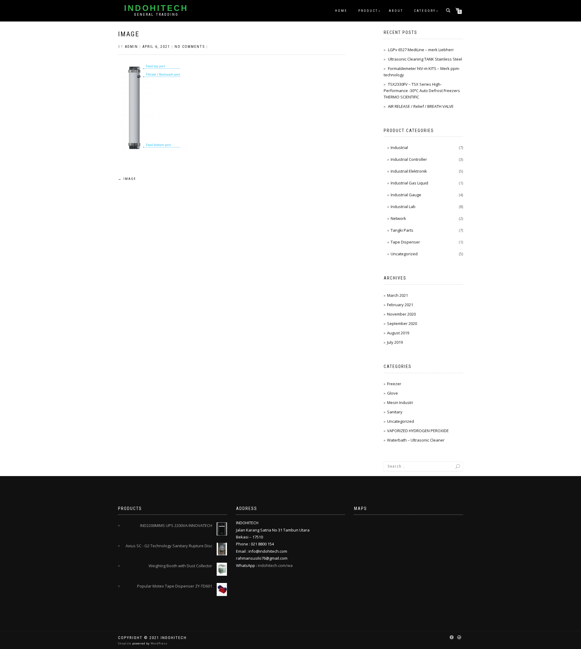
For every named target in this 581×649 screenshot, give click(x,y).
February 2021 (400, 304)
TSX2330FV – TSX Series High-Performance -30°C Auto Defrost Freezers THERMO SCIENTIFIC (422, 90)
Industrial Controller (409, 159)
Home (341, 11)
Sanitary (394, 412)
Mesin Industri (400, 402)
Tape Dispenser (405, 242)
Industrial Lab (403, 206)
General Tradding (156, 14)
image (128, 34)
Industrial (399, 147)
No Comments (190, 47)
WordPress (158, 643)
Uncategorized (404, 254)
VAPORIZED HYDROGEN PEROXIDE (418, 430)
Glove (392, 393)
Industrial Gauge (406, 194)
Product (368, 11)
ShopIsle (125, 643)
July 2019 (395, 342)
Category (425, 11)
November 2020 (401, 314)
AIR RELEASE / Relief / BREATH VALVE (421, 106)
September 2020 (402, 323)
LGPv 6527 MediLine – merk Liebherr (421, 49)
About (396, 11)
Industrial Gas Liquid (409, 183)
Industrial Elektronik (409, 171)
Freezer (394, 383)
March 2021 (397, 295)
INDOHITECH (156, 8)
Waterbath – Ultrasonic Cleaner (416, 440)
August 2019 (398, 333)
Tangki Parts (402, 230)
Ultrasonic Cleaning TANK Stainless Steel (425, 59)
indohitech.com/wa (275, 565)
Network (398, 218)
